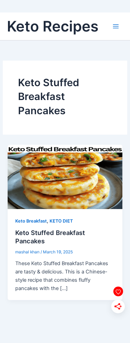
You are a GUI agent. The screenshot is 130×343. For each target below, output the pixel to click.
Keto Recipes (52, 26)
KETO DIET (61, 221)
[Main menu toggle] (116, 26)
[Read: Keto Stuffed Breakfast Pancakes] (65, 176)
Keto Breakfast (31, 221)
